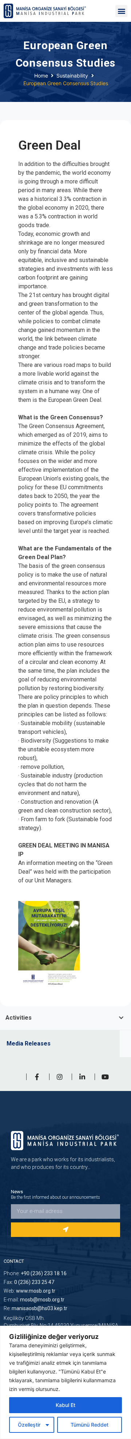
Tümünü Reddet (89, 1425)
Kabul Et (65, 1405)
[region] (65, 1382)
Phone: (35, 1273)
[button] (121, 11)
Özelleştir (29, 1425)
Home (41, 75)
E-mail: (34, 1299)
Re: (35, 1308)
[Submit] (65, 1229)
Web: (29, 1291)
